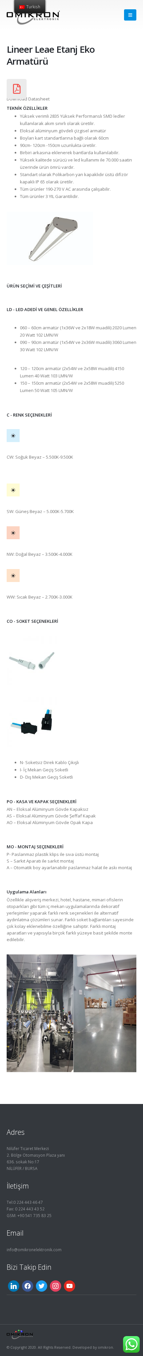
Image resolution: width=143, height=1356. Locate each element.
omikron (105, 1347)
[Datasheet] (16, 89)
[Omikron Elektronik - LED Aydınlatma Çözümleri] (33, 14)
